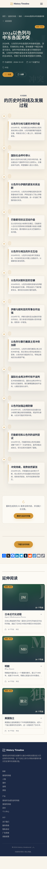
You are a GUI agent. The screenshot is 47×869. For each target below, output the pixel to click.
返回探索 (8, 21)
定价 (4, 808)
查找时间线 (12, 16)
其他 (4, 790)
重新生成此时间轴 (23, 516)
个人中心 (5, 811)
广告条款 (5, 833)
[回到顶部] (33, 847)
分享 (22, 74)
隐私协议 (5, 829)
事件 (4, 783)
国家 (20, 16)
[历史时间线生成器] (19, 4)
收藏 (9, 74)
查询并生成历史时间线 (10, 800)
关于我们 (5, 822)
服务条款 (5, 825)
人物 (4, 779)
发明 (4, 786)
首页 (4, 16)
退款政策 (5, 836)
